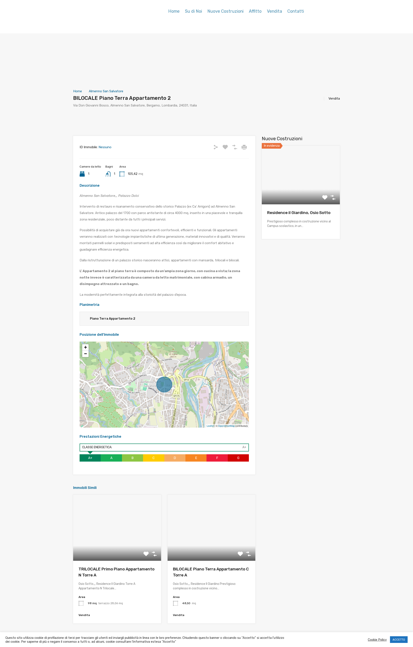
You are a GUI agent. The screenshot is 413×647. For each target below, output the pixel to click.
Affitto (255, 11)
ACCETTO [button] (399, 639)
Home (174, 11)
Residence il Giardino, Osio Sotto (298, 212)
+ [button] (85, 347)
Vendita (274, 11)
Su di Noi (193, 11)
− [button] (85, 353)
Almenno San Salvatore (106, 91)
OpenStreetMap (226, 425)
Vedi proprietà (117, 547)
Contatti (295, 11)
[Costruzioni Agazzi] (100, 17)
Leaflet (210, 425)
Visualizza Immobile (301, 192)
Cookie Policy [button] (377, 640)
